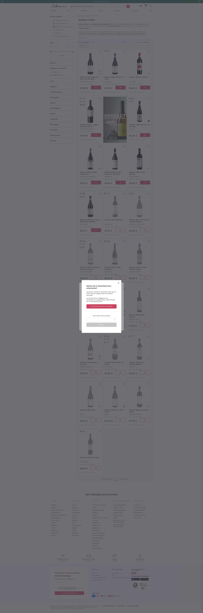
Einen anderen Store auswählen (101, 315)
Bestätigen (101, 324)
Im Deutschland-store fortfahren (101, 306)
